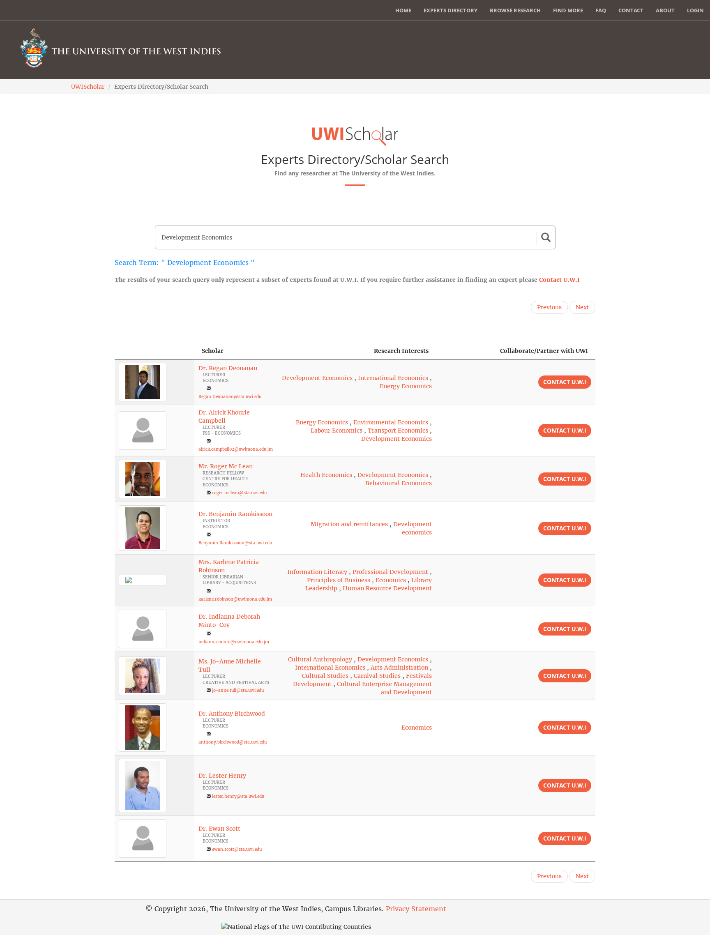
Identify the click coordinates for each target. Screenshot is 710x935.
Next (582, 307)
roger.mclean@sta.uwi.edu (239, 492)
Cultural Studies (325, 675)
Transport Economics (398, 430)
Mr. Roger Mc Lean (225, 466)
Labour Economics (336, 430)
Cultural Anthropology (320, 659)
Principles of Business (338, 580)
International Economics (393, 378)
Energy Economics (406, 386)
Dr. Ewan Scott (219, 828)
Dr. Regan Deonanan (227, 368)
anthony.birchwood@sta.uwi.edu (232, 742)
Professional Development (390, 572)
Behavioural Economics (398, 483)
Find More (568, 10)
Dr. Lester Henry (222, 775)
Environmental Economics (390, 422)
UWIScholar (87, 86)
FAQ (600, 10)
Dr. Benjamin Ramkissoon (235, 514)
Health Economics (326, 475)
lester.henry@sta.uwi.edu (238, 796)
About (665, 10)
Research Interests (401, 351)
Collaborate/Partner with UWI (544, 351)
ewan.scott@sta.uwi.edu (237, 849)
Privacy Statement (416, 909)
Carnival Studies (377, 675)
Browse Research (515, 10)
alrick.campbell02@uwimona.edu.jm (235, 449)
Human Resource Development (387, 588)
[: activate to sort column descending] (154, 351)
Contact (630, 10)
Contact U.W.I (559, 279)
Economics (391, 580)
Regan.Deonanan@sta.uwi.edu (229, 396)
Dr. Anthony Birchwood (231, 713)
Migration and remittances (349, 524)
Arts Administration (399, 667)
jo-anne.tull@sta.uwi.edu (238, 690)
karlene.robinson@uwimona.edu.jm (235, 599)
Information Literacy (317, 572)
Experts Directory (450, 10)
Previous (549, 307)
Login (695, 10)
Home (403, 10)
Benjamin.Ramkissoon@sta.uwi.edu (235, 543)
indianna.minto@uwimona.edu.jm (233, 642)
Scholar (213, 351)
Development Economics (317, 378)
